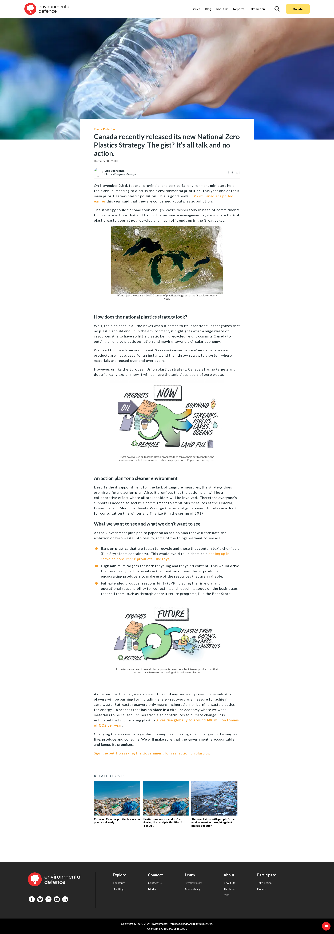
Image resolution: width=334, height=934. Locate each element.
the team (229, 889)
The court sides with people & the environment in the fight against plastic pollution (213, 822)
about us (229, 882)
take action (264, 882)
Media (152, 889)
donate (261, 889)
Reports (238, 9)
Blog (208, 9)
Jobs (226, 894)
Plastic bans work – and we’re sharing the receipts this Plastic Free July (163, 822)
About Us (222, 9)
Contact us (155, 882)
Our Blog (118, 889)
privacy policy (193, 882)
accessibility (192, 889)
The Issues (119, 882)
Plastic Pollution (104, 129)
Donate (298, 9)
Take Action (257, 9)
